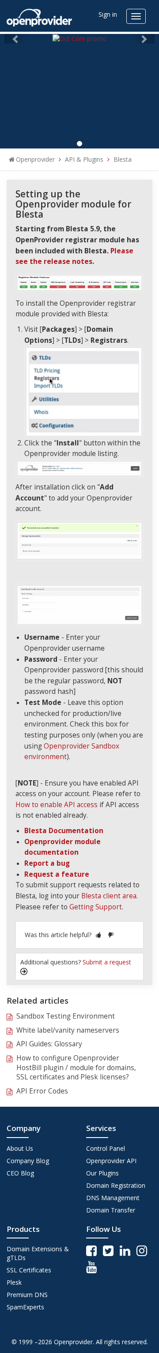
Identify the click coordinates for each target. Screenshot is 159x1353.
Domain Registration (115, 1185)
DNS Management (113, 1198)
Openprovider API (111, 1161)
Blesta (123, 159)
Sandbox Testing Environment (65, 1016)
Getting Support (95, 907)
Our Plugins (102, 1173)
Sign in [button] (107, 14)
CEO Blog (20, 1173)
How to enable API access (56, 804)
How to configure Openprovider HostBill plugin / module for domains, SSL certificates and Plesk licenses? (76, 1067)
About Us (20, 1148)
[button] (98, 935)
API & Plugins (84, 159)
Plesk (14, 1282)
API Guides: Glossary (49, 1044)
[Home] (39, 15)
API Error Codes (42, 1091)
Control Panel (105, 1148)
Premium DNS (27, 1294)
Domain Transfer (110, 1210)
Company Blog (28, 1161)
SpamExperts (25, 1307)
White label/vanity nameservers (67, 1030)
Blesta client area (108, 896)
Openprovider (35, 159)
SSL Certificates (29, 1270)
